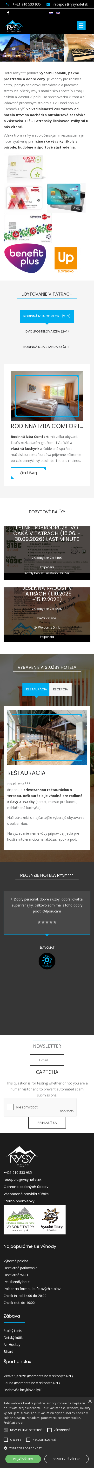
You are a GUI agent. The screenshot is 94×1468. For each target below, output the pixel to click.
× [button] (90, 1401)
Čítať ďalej (28, 473)
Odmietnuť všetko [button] (67, 1459)
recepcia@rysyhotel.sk (22, 1179)
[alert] (47, 1432)
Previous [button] (7, 991)
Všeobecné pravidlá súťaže (26, 1194)
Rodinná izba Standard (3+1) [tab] (47, 346)
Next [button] (86, 991)
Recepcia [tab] (60, 689)
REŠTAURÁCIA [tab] (36, 689)
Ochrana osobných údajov (26, 1186)
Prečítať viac (13, 1423)
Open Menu (81, 25)
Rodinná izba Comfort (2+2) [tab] (47, 316)
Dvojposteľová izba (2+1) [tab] (47, 331)
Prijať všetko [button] (23, 1459)
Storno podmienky (19, 1201)
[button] (47, 1448)
